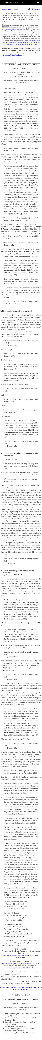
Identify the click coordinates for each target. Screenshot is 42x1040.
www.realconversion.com (14, 955)
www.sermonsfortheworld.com (12, 29)
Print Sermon (35, 9)
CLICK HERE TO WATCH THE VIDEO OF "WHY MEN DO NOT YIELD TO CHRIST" (21, 988)
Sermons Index (6, 9)
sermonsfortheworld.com (12, 2)
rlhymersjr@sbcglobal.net (12, 55)
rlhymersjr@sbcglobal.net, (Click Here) (16, 963)
